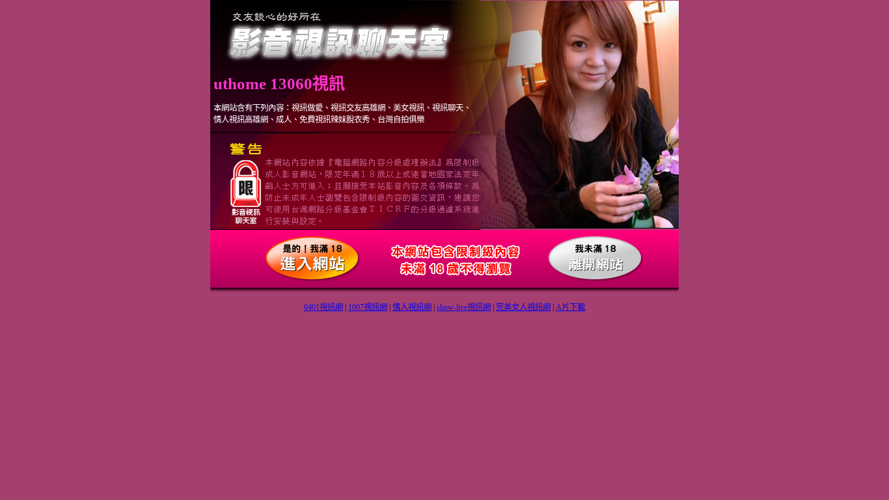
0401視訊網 (323, 307)
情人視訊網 (411, 307)
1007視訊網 (367, 307)
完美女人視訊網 (523, 307)
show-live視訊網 (464, 307)
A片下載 (570, 307)
